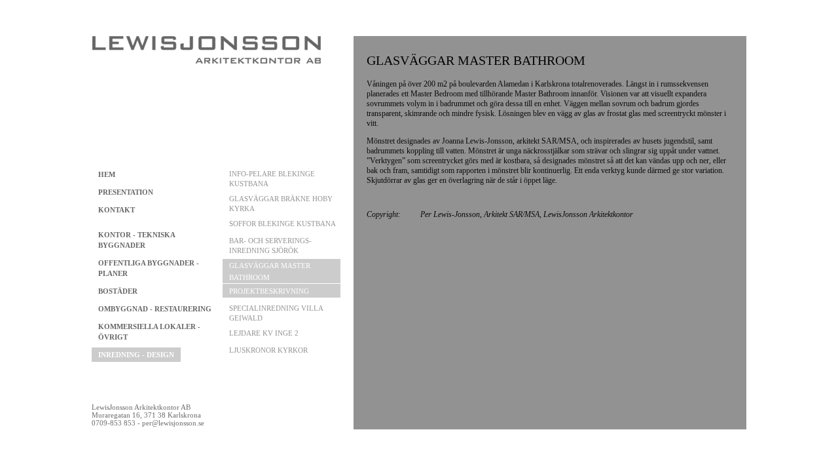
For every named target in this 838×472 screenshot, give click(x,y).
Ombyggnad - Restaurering (154, 309)
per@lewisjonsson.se (173, 423)
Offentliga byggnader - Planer (148, 268)
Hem (106, 174)
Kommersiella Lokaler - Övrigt (149, 332)
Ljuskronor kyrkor (268, 350)
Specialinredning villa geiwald (276, 313)
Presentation (125, 192)
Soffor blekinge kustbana (282, 223)
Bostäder (117, 291)
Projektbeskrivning (269, 291)
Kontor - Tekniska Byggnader (136, 240)
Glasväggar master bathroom (269, 271)
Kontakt (116, 210)
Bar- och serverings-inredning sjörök (270, 245)
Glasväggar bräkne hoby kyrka (281, 203)
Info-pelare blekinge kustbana (272, 178)
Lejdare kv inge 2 (264, 333)
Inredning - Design (136, 355)
